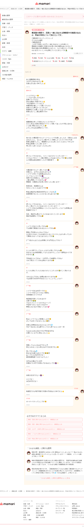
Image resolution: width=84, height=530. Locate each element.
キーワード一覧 (60, 508)
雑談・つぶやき (7, 79)
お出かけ (5, 67)
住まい (4, 35)
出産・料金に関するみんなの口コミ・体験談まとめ (43, 438)
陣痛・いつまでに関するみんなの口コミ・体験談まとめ (44, 434)
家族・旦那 (6, 63)
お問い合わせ (76, 506)
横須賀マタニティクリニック (42, 61)
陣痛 (35, 58)
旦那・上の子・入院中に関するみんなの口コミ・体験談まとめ (46, 429)
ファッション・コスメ (10, 55)
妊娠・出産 (6, 23)
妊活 (3, 47)
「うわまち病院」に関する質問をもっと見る (54, 478)
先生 (59, 58)
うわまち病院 (50, 58)
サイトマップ (59, 513)
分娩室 (63, 61)
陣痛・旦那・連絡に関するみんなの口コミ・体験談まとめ (45, 424)
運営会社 (74, 504)
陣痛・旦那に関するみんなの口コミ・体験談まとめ (43, 419)
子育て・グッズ (7, 27)
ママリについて (60, 504)
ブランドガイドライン (62, 506)
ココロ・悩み (6, 59)
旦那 (41, 58)
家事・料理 (6, 43)
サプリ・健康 (6, 51)
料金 (72, 58)
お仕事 (4, 39)
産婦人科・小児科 (8, 71)
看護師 (70, 61)
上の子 (66, 58)
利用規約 (74, 508)
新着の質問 (6, 15)
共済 (56, 61)
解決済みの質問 (7, 19)
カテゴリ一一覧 (60, 510)
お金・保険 (6, 31)
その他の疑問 (6, 75)
